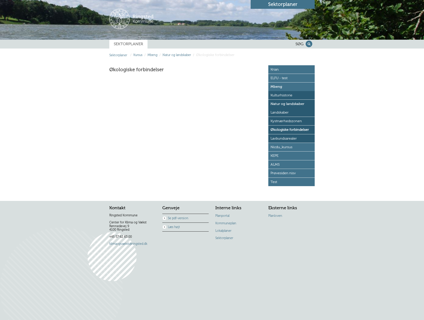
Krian (275, 69)
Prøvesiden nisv (283, 173)
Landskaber (280, 112)
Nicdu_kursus (281, 147)
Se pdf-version (178, 218)
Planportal (222, 216)
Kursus (137, 55)
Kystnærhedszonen (286, 121)
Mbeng (152, 55)
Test (274, 182)
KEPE (274, 156)
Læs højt (174, 227)
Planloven (275, 216)
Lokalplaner (223, 231)
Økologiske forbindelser (290, 130)
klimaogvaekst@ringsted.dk (128, 244)
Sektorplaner (224, 238)
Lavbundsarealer (284, 138)
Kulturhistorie (281, 95)
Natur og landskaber (177, 55)
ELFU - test (279, 78)
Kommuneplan (225, 223)
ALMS (275, 165)
